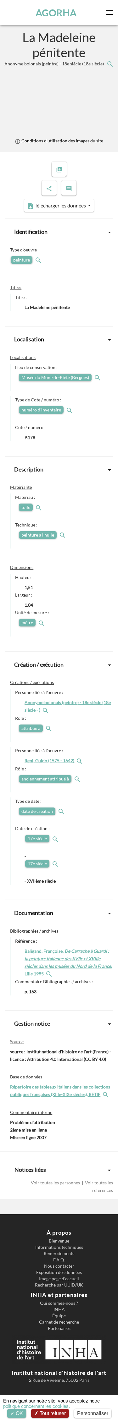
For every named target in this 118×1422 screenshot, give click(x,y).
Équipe (59, 1315)
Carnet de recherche (59, 1322)
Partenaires (59, 1328)
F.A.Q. (59, 1259)
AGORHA (56, 12)
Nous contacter (59, 1266)
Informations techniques (59, 1247)
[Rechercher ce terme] (39, 259)
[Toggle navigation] (111, 12)
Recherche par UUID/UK (59, 1285)
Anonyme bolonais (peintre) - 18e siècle (54, 63)
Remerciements (59, 1253)
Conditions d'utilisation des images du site (61, 140)
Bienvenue (59, 1241)
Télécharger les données (60, 205)
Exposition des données (59, 1272)
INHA (59, 1309)
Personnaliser (92, 1413)
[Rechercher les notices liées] (110, 63)
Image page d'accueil (59, 1278)
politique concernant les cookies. (36, 1406)
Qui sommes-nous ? (59, 1303)
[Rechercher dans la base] (106, 1094)
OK (18, 1413)
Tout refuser (52, 1413)
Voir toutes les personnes (56, 1182)
